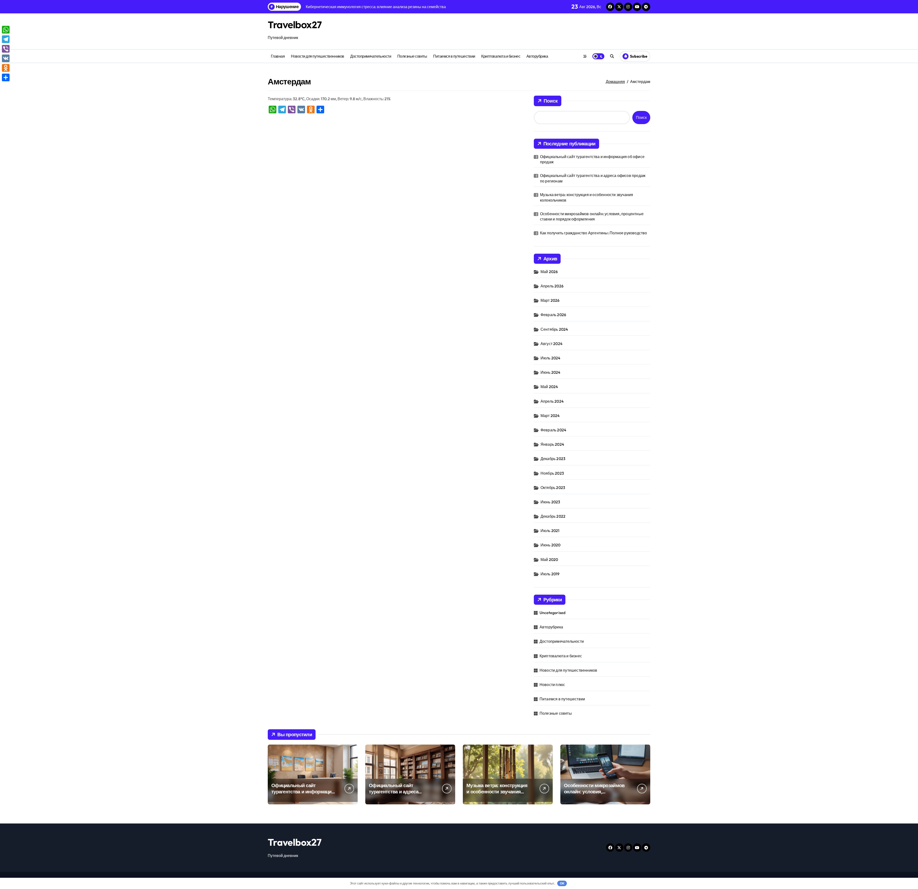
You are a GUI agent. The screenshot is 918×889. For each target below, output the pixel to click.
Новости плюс (552, 684)
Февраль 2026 (553, 314)
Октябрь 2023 (553, 487)
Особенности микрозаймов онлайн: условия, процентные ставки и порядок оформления (592, 216)
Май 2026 (549, 271)
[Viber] (6, 49)
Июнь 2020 (551, 545)
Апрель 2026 (552, 286)
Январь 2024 (552, 444)
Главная (278, 56)
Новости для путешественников (317, 56)
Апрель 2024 (552, 401)
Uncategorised (553, 612)
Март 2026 (550, 300)
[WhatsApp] (6, 29)
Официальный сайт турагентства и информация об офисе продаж (592, 159)
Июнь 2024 (551, 372)
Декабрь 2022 (553, 516)
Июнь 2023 (550, 501)
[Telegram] (6, 39)
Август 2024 (552, 343)
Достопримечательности (370, 56)
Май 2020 (549, 559)
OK (562, 883)
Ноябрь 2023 (552, 473)
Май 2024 (549, 386)
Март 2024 (550, 415)
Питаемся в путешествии (454, 56)
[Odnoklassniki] (6, 68)
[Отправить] (6, 77)
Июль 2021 (550, 530)
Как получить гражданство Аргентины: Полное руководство (593, 232)
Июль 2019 (550, 573)
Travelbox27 (295, 25)
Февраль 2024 (553, 430)
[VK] (6, 58)
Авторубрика (537, 56)
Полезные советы (412, 56)
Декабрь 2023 (553, 458)
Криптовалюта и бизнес (500, 56)
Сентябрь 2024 (554, 329)
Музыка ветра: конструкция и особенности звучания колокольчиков (586, 197)
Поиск (551, 101)
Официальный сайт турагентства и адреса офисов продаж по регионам (592, 178)
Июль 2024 (551, 358)
